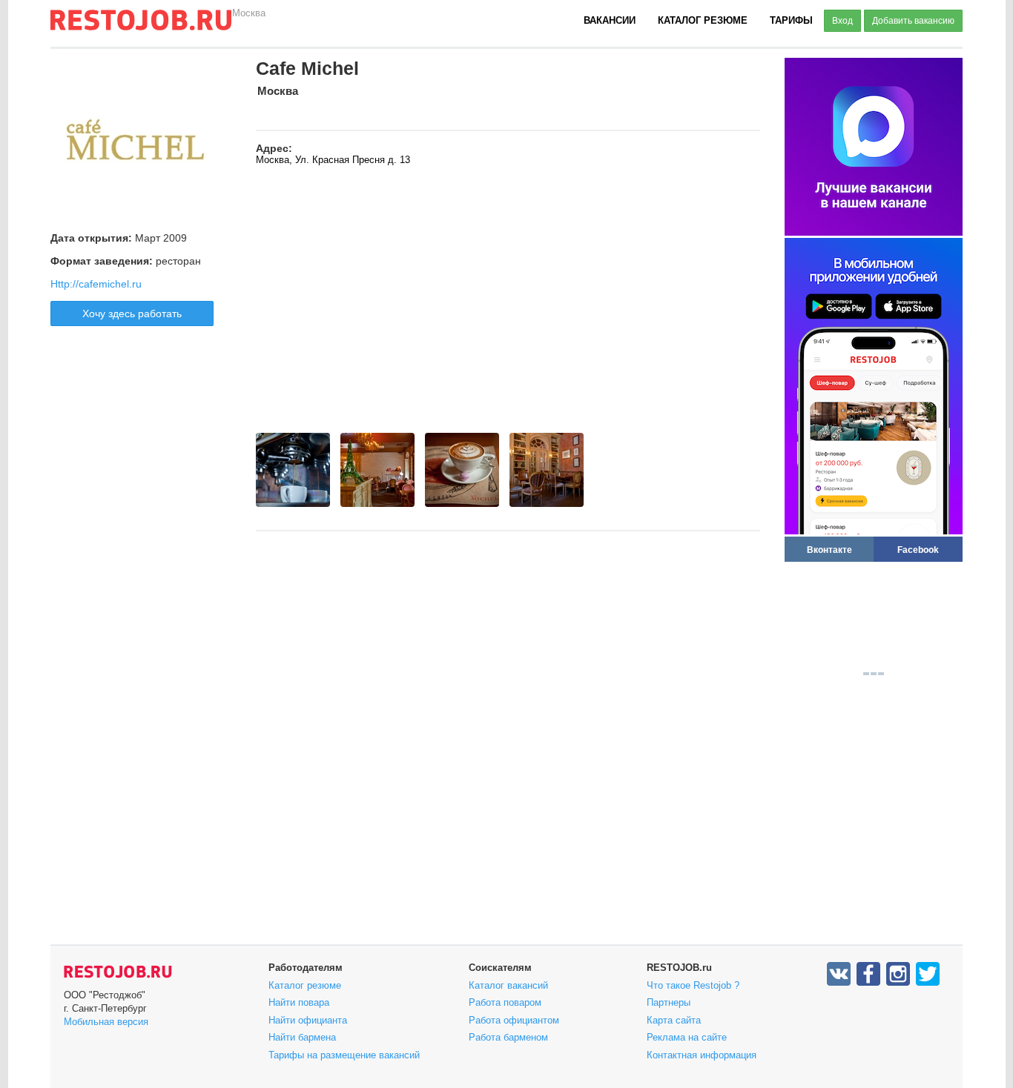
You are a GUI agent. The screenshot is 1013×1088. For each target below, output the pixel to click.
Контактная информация (701, 1055)
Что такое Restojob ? (693, 985)
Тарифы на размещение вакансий (344, 1055)
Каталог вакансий (508, 985)
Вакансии (610, 20)
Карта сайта (674, 1020)
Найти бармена (302, 1037)
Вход (842, 21)
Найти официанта (307, 1020)
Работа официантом (514, 1020)
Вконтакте (829, 549)
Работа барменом (508, 1037)
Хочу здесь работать (132, 313)
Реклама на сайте (687, 1037)
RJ (140, 26)
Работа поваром (505, 1002)
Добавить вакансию (913, 21)
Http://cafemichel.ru (96, 284)
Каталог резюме (703, 20)
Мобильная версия (106, 1021)
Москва (248, 13)
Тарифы (791, 20)
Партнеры (668, 1002)
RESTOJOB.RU (118, 971)
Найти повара (298, 1002)
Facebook (918, 549)
